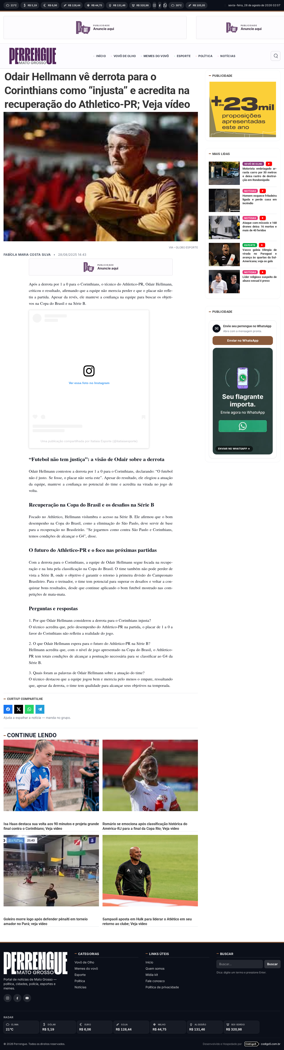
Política (205, 56)
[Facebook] (160, 5)
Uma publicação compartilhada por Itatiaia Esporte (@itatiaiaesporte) (89, 441)
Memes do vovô (156, 56)
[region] (113, 5)
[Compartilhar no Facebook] (8, 709)
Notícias (227, 56)
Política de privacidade (162, 987)
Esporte (184, 56)
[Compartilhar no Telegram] (40, 709)
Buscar (272, 964)
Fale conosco (155, 981)
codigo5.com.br (270, 1044)
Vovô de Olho (125, 56)
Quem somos (155, 968)
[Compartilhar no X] (18, 709)
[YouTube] (27, 998)
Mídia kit (152, 975)
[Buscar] (275, 56)
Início (101, 56)
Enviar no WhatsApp (242, 340)
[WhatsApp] (165, 5)
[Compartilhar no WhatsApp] (29, 709)
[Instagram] (154, 5)
